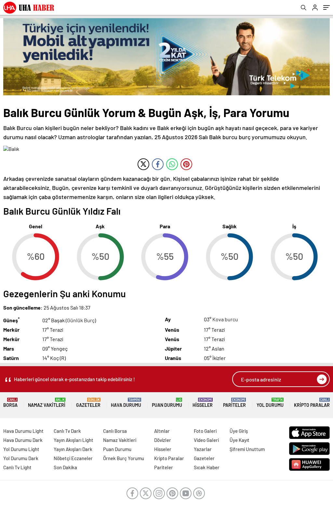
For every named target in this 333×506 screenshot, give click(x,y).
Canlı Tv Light (17, 467)
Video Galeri (206, 440)
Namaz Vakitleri (46, 403)
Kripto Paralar (312, 403)
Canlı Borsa (115, 431)
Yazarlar (203, 449)
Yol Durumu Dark (20, 458)
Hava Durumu (126, 403)
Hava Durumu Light (23, 431)
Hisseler (203, 403)
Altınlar (162, 431)
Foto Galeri (205, 431)
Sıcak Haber (207, 467)
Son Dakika (65, 467)
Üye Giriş (239, 431)
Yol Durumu (270, 403)
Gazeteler (88, 403)
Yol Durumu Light (21, 449)
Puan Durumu (167, 403)
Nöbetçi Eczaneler (73, 458)
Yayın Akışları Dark (73, 449)
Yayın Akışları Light (73, 440)
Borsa (10, 403)
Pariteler (234, 403)
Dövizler (162, 440)
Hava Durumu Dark (23, 440)
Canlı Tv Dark (67, 431)
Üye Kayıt (239, 440)
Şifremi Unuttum (247, 449)
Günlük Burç (81, 320)
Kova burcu (225, 319)
